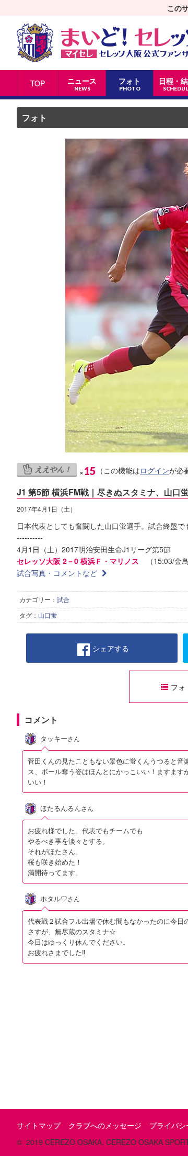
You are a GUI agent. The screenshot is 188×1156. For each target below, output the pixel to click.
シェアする (110, 648)
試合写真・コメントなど (58, 573)
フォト (34, 117)
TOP (37, 83)
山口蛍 (47, 614)
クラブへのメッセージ (105, 1125)
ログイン (154, 470)
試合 (63, 599)
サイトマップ (39, 1125)
